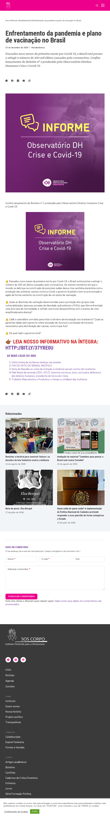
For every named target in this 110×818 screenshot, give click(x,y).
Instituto (10, 701)
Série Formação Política (18, 794)
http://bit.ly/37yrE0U (29, 348)
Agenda (9, 681)
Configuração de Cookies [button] (16, 811)
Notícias (9, 675)
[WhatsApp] (8, 80)
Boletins (10, 767)
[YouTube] (15, 660)
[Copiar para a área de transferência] (31, 80)
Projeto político (14, 717)
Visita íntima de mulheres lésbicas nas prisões (36, 362)
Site (78, 559)
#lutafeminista (38, 47)
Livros (8, 788)
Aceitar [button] (35, 811)
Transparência (13, 722)
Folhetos (10, 783)
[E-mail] (25, 80)
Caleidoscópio (12, 737)
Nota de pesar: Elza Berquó (18, 508)
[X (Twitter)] (20, 80)
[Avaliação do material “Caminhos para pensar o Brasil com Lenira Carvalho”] (81, 435)
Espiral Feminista (14, 742)
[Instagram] (8, 660)
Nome (11, 559)
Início (8, 669)
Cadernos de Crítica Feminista (21, 778)
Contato (10, 686)
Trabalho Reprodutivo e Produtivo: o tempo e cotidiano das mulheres (49, 379)
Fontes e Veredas (14, 747)
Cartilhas (10, 772)
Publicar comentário (21, 596)
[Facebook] (14, 80)
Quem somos (12, 706)
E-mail (45, 559)
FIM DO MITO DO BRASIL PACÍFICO (32, 365)
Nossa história (13, 711)
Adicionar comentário (19, 569)
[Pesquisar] (97, 5)
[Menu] (103, 5)
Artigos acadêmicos (15, 762)
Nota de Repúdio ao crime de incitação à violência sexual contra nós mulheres (54, 369)
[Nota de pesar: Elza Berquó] (29, 487)
